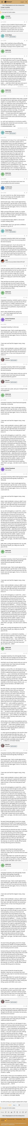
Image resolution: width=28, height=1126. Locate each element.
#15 (26, 474)
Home (2, 1120)
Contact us (3, 1119)
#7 (26, 192)
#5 (26, 137)
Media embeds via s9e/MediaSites (8, 1124)
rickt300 (4, 9)
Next (14, 1105)
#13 (26, 386)
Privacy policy (19, 1119)
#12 (26, 364)
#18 (26, 750)
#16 (26, 556)
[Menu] (2, 2)
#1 (26, 22)
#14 (26, 400)
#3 (26, 56)
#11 (26, 324)
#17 (26, 653)
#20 (26, 1006)
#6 (26, 178)
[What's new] (26, 1)
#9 (26, 265)
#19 (26, 870)
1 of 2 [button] (9, 1105)
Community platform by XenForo (13, 1123)
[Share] (25, 22)
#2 (26, 40)
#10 (26, 297)
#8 (26, 235)
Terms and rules (11, 1119)
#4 (26, 96)
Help (24, 1119)
